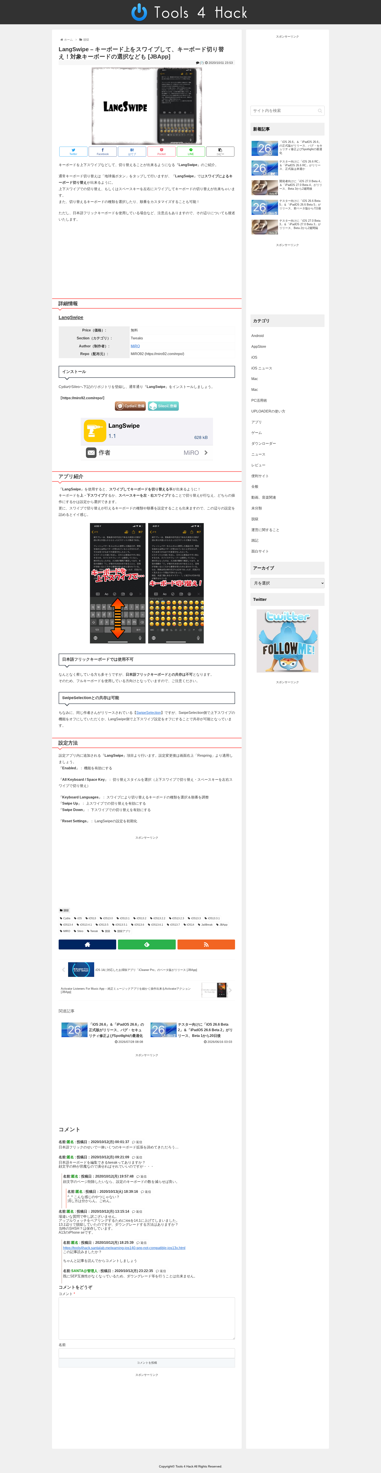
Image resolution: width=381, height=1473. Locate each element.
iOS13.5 (103, 924)
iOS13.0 (108, 918)
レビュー (258, 465)
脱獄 (66, 910)
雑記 (254, 540)
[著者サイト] (87, 944)
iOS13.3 (196, 918)
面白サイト (260, 551)
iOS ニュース (261, 368)
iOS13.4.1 (86, 924)
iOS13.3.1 (214, 918)
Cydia (66, 918)
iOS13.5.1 (121, 924)
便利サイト (260, 476)
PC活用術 (259, 400)
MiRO (135, 346)
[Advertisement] (147, 258)
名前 (62, 1345)
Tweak (94, 931)
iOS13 (92, 918)
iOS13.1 (125, 918)
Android (257, 336)
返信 (138, 1142)
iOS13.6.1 (157, 924)
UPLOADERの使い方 (268, 411)
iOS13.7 (175, 924)
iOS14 (190, 924)
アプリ (256, 422)
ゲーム (256, 433)
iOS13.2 (141, 918)
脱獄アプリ (124, 931)
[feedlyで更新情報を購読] (147, 944)
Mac (254, 379)
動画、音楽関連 (263, 497)
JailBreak (207, 924)
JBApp (224, 924)
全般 (254, 486)
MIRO (66, 931)
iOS (79, 918)
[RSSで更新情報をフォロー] (206, 944)
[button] (320, 110)
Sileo (80, 931)
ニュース (258, 454)
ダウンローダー (263, 443)
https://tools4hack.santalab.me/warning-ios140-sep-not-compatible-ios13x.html (124, 1248)
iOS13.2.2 (159, 918)
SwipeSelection (148, 713)
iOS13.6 (139, 924)
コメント (67, 1294)
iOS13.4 (68, 924)
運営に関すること (265, 530)
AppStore (258, 346)
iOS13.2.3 (178, 918)
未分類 (256, 508)
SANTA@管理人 (84, 1271)
